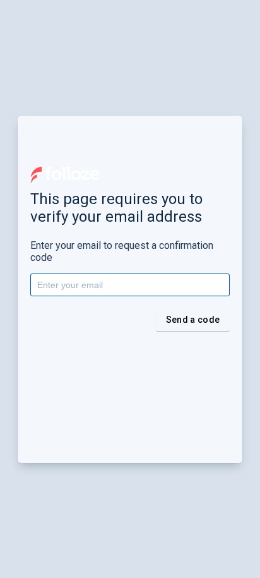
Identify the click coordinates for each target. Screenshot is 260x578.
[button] (65, 175)
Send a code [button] (193, 320)
